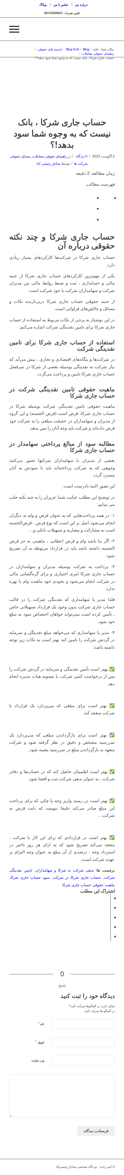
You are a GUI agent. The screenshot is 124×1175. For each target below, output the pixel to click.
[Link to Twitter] (22, 1167)
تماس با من (60, 4)
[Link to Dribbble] (13, 1167)
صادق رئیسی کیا (48, 163)
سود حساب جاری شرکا (30, 877)
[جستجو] (29, 29)
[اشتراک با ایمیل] (108, 936)
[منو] (16, 29)
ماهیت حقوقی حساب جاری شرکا (88, 884)
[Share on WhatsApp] (108, 917)
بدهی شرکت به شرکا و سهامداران (64, 870)
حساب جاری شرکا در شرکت (77, 877)
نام (41, 1023)
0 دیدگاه (81, 155)
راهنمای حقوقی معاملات (49, 155)
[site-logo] (72, 29)
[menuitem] (81, 4)
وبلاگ (42, 4)
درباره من (81, 4)
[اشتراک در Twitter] (108, 907)
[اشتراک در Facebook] (108, 898)
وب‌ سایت (37, 1060)
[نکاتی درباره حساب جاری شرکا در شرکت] (62, 90)
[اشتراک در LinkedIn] (108, 927)
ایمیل (39, 1042)
